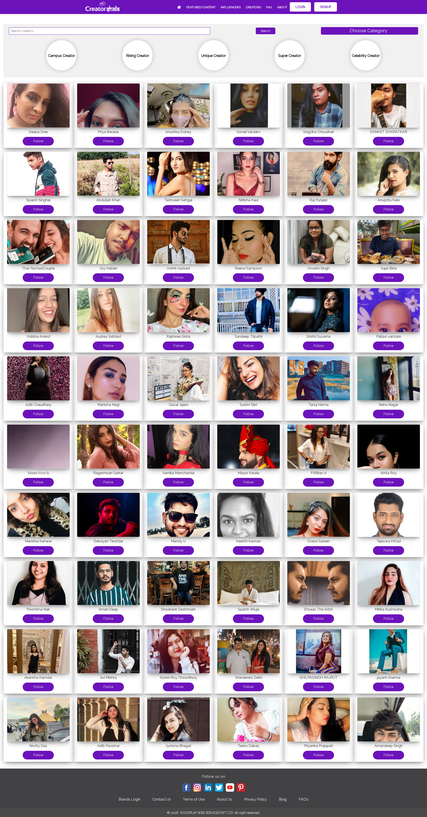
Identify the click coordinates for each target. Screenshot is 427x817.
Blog (283, 799)
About (282, 7)
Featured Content (201, 7)
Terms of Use (194, 799)
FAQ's (303, 799)
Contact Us (161, 799)
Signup (325, 7)
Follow (38, 141)
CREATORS (253, 7)
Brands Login (129, 799)
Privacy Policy (255, 799)
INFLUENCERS (231, 7)
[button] (369, 31)
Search (265, 31)
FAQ (269, 7)
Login (300, 7)
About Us (224, 799)
